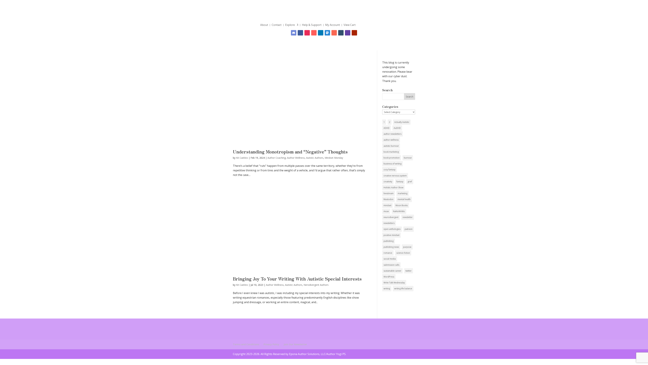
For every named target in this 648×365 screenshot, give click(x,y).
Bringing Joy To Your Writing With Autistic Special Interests (297, 278)
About (264, 25)
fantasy (399, 181)
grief (410, 181)
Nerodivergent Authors (316, 284)
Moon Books (402, 205)
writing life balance (403, 288)
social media (390, 258)
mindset (387, 205)
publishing (389, 241)
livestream (389, 193)
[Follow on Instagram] (307, 32)
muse (386, 211)
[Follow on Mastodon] (327, 32)
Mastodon (388, 199)
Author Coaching (276, 157)
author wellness (391, 139)
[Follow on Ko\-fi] (314, 32)
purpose (407, 247)
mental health (404, 199)
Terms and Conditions (246, 344)
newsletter (408, 217)
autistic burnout (391, 145)
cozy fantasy (389, 169)
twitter (409, 270)
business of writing (392, 163)
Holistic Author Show (393, 187)
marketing (402, 193)
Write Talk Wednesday (394, 282)
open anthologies (392, 229)
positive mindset (391, 235)
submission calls (391, 264)
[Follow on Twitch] (347, 32)
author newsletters (392, 133)
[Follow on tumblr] (341, 32)
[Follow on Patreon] (334, 32)
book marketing (391, 151)
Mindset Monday (334, 157)
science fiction (403, 252)
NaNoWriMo (399, 211)
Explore (290, 25)
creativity (388, 181)
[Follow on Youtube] (354, 32)
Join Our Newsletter (295, 344)
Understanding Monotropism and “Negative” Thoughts (290, 151)
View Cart (350, 25)
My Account (332, 25)
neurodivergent (391, 217)
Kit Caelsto (242, 157)
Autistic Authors (314, 157)
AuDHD (397, 128)
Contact (276, 25)
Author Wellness (296, 157)
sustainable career (392, 270)
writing (387, 288)
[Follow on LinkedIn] (320, 32)
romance (388, 252)
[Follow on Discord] (293, 32)
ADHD (386, 128)
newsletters (389, 223)
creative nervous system (395, 175)
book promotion (392, 157)
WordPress (389, 276)
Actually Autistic (401, 122)
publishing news (391, 247)
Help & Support (311, 25)
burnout (408, 157)
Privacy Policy (271, 344)
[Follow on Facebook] (300, 32)
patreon (408, 229)
